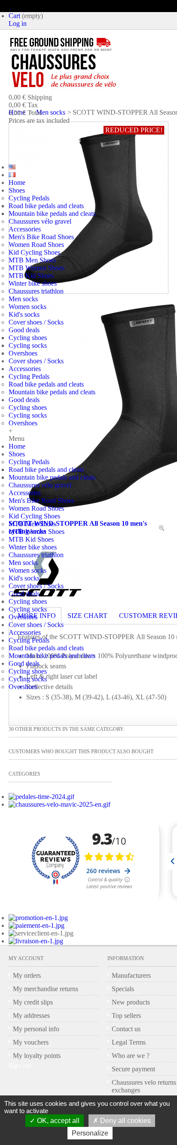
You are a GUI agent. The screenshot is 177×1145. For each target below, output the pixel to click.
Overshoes (23, 353)
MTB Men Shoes (32, 260)
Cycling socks (28, 345)
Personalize (90, 1133)
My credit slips (33, 1002)
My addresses (31, 1015)
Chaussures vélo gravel (40, 221)
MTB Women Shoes (36, 267)
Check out (62, 139)
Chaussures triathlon (36, 291)
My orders (27, 975)
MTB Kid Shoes (31, 275)
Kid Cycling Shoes (34, 252)
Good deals (24, 330)
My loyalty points (37, 1055)
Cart (14, 15)
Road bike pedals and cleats (46, 205)
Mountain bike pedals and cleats (52, 213)
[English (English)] (12, 167)
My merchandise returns (45, 988)
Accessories (25, 229)
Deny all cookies (124, 1120)
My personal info (36, 1029)
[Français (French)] (12, 174)
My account (26, 958)
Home (17, 182)
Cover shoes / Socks (36, 322)
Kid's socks (24, 314)
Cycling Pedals (29, 198)
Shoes (17, 190)
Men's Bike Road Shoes (41, 236)
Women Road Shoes (36, 244)
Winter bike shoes (33, 283)
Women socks (27, 306)
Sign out (20, 1065)
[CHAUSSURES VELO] (82, 71)
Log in (18, 23)
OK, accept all (57, 1120)
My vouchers (31, 1042)
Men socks (23, 299)
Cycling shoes (28, 337)
